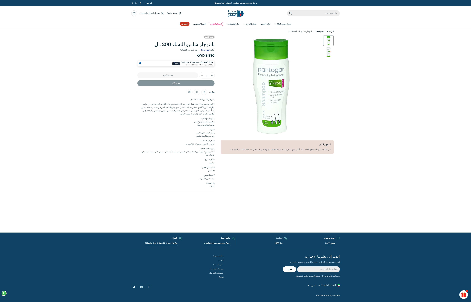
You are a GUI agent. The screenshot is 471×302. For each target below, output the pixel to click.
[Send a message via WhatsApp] (4, 293)
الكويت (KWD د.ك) (328, 285)
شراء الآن (176, 83)
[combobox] (313, 13)
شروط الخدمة (315, 276)
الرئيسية (330, 31)
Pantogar (205, 50)
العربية (149, 3)
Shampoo (319, 31)
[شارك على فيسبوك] (204, 92)
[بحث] (290, 13)
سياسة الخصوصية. (302, 276)
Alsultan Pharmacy (324, 295)
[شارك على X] (197, 92)
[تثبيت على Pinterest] (189, 92)
